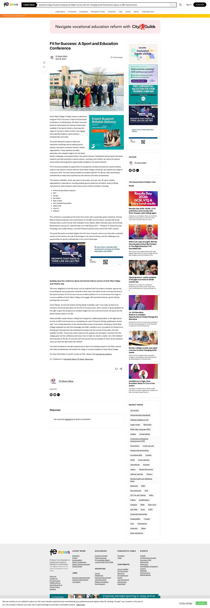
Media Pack (99, 576)
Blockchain (148, 424)
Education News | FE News (73, 359)
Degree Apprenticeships (139, 450)
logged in (69, 419)
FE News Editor (61, 56)
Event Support (100, 584)
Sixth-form (152, 505)
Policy (151, 495)
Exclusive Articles (101, 556)
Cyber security (148, 446)
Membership (122, 582)
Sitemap (53, 589)
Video (120, 558)
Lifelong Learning (136, 474)
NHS (146, 490)
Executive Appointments (81, 578)
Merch (136, 12)
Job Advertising (100, 580)
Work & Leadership (79, 562)
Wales (143, 528)
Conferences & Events (148, 558)
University (134, 528)
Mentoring (134, 486)
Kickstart (146, 464)
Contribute (83, 12)
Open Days (144, 564)
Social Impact (77, 566)
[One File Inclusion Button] (143, 53)
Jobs (120, 12)
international (135, 464)
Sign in (188, 5)
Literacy (149, 474)
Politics (133, 500)
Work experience (136, 533)
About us (53, 576)
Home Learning (143, 460)
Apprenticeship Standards (140, 415)
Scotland (133, 505)
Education (75, 556)
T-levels (147, 519)
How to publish (123, 569)
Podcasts (121, 556)
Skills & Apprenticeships (81, 564)
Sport (143, 509)
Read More (80, 605)
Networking (144, 562)
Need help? (122, 584)
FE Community (55, 581)
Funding (148, 455)
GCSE (132, 460)
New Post (121, 573)
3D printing (134, 410)
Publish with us (55, 583)
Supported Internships (138, 514)
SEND (142, 505)
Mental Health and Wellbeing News (141, 480)
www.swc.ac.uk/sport (103, 354)
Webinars (143, 571)
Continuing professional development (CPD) (139, 440)
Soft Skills (133, 509)
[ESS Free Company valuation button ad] (143, 94)
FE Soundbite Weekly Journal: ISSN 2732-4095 (104, 561)
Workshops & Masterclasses (145, 574)
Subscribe (200, 5)
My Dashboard (123, 576)
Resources (89, 359)
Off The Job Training (138, 495)
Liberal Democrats (146, 469)
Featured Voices (101, 558)
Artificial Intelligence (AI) (139, 420)
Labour (133, 469)
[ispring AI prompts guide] (67, 265)
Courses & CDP (145, 560)
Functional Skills (136, 455)
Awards (143, 556)
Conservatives (144, 434)
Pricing (97, 573)
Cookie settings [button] (185, 603)
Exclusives (72, 12)
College (133, 434)
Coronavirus (134, 446)
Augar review (135, 424)
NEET (143, 486)
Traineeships (142, 523)
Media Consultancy (102, 582)
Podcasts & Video (98, 12)
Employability (77, 560)
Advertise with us (56, 585)
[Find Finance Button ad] (143, 74)
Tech (132, 523)
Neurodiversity (135, 490)
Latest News (60, 12)
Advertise (111, 12)
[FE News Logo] (11, 4)
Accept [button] (201, 603)
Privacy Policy (55, 587)
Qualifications (144, 500)
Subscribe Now (148, 12)
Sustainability (135, 519)
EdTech (74, 558)
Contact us (54, 579)
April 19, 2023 (61, 59)
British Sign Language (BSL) (140, 429)
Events (128, 12)
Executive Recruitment (80, 580)
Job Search (76, 582)
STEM (150, 509)
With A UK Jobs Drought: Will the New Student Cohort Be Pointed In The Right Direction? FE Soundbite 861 (80, 5)
